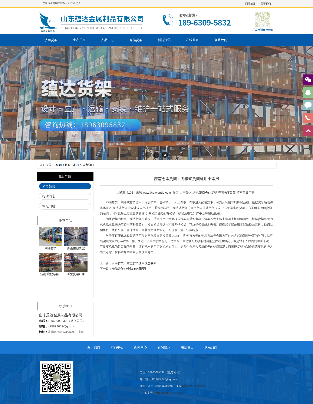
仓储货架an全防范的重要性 (130, 268)
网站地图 (250, 3)
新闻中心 (70, 165)
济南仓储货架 (208, 192)
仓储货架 (135, 40)
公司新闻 (86, 165)
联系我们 (220, 40)
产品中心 (107, 40)
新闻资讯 (164, 40)
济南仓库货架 (227, 192)
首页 (58, 165)
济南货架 (51, 40)
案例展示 (164, 347)
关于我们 (266, 3)
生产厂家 (79, 40)
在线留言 (192, 40)
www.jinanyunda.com (157, 192)
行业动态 (48, 196)
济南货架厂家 (245, 192)
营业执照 (199, 386)
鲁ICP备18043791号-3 (169, 392)
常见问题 (48, 206)
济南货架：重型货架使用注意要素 (134, 263)
